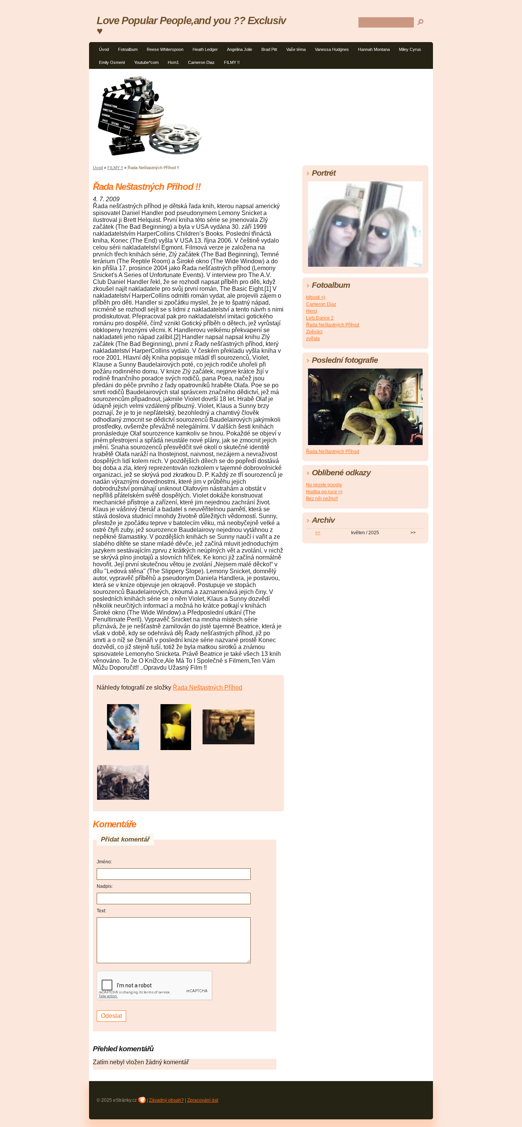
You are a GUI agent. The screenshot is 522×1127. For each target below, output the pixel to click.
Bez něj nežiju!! (322, 498)
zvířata (313, 338)
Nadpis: (105, 886)
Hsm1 (173, 62)
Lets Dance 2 (320, 318)
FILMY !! (232, 62)
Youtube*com (146, 62)
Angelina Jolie (239, 49)
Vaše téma (296, 49)
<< (317, 532)
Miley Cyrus (410, 49)
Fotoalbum (128, 49)
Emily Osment (112, 62)
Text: (101, 910)
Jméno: (104, 861)
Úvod (104, 49)
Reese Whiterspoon (165, 49)
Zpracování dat (202, 1100)
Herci (311, 311)
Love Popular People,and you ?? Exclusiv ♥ (191, 26)
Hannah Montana (374, 49)
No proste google (324, 485)
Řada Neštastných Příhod (207, 687)
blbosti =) (315, 297)
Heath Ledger (205, 49)
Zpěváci (314, 331)
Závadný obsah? (166, 1100)
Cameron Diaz (201, 62)
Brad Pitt (269, 49)
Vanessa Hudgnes (332, 49)
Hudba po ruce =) (324, 491)
